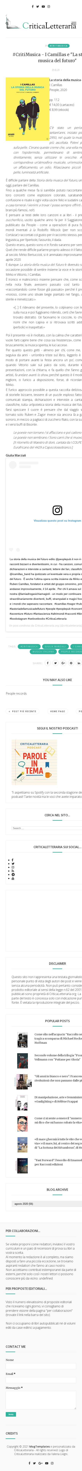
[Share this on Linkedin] (79, 663)
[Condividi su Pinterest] (71, 663)
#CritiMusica (59, 45)
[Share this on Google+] (63, 663)
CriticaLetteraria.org (47, 625)
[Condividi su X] (55, 663)
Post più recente (24, 711)
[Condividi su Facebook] (48, 663)
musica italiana (43, 651)
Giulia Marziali (55, 646)
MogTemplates (39, 1446)
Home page (57, 711)
